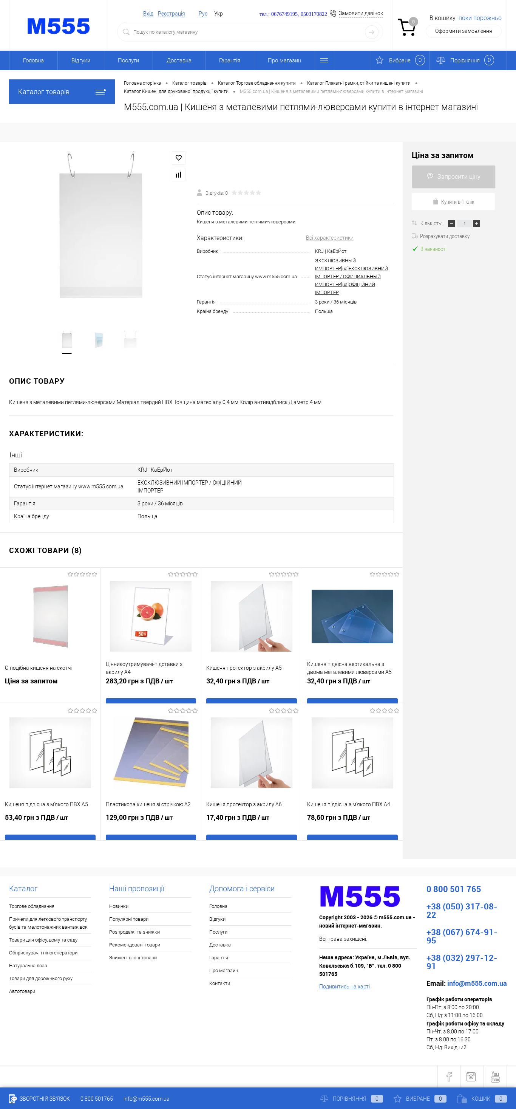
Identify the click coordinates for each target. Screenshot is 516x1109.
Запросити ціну (458, 176)
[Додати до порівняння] (178, 174)
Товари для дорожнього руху (41, 978)
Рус (203, 14)
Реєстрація (171, 14)
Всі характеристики (330, 238)
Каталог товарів (44, 92)
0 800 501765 (96, 1099)
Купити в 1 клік (457, 201)
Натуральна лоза (28, 965)
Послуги (128, 60)
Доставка (179, 60)
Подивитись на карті (344, 987)
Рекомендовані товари (134, 945)
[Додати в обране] (178, 158)
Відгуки (80, 60)
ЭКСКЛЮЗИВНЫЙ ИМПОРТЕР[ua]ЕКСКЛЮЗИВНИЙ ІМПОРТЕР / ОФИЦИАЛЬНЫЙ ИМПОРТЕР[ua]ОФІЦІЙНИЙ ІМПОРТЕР (351, 276)
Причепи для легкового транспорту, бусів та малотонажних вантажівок (48, 923)
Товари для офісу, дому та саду (43, 940)
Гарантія (229, 60)
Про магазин (284, 60)
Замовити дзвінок (361, 13)
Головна (33, 60)
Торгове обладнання (31, 906)
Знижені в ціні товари (133, 957)
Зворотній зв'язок (44, 1099)
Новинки (118, 906)
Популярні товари (128, 919)
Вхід (148, 14)
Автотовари (22, 991)
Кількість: (431, 223)
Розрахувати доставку (445, 236)
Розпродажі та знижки (134, 932)
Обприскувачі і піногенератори (43, 953)
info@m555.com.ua (147, 1099)
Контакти (219, 983)
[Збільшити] (98, 231)
